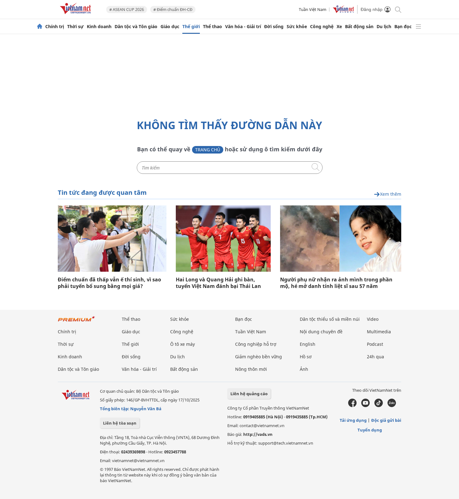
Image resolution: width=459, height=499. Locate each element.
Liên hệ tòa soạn (119, 423)
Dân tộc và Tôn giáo (136, 26)
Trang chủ (207, 150)
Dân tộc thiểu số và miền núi (330, 319)
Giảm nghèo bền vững (258, 357)
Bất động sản (359, 26)
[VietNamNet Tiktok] (378, 405)
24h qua (375, 357)
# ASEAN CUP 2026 (126, 9)
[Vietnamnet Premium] (76, 322)
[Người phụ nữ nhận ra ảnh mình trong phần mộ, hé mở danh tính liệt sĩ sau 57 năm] (340, 238)
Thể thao (212, 26)
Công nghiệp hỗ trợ (255, 344)
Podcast (375, 344)
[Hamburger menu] (418, 26)
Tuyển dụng (370, 430)
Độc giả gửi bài (386, 420)
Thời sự (75, 26)
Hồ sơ (306, 357)
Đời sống (274, 26)
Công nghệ (321, 26)
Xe (339, 26)
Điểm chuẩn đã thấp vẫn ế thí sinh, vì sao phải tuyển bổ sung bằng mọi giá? (109, 283)
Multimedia (379, 332)
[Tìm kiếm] (397, 9)
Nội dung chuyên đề (321, 332)
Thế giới (191, 26)
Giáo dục (169, 26)
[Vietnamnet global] (343, 11)
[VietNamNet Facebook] (352, 405)
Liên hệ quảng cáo (249, 393)
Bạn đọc (403, 26)
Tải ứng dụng (353, 420)
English (307, 344)
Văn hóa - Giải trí (243, 26)
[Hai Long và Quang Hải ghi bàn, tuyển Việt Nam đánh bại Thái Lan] (223, 238)
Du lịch (384, 26)
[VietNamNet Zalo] (391, 405)
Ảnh (304, 369)
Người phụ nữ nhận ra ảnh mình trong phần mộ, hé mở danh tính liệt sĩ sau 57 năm (336, 283)
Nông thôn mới (251, 369)
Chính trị (54, 26)
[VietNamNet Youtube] (365, 405)
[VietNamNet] (39, 26)
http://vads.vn (258, 434)
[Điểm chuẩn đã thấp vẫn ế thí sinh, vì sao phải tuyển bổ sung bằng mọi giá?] (112, 238)
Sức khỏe (297, 26)
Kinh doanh (99, 26)
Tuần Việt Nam (312, 9)
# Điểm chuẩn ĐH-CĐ (172, 9)
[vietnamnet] (76, 15)
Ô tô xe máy (182, 344)
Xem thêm (390, 194)
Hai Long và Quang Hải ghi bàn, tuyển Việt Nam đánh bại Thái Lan (218, 283)
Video (372, 319)
